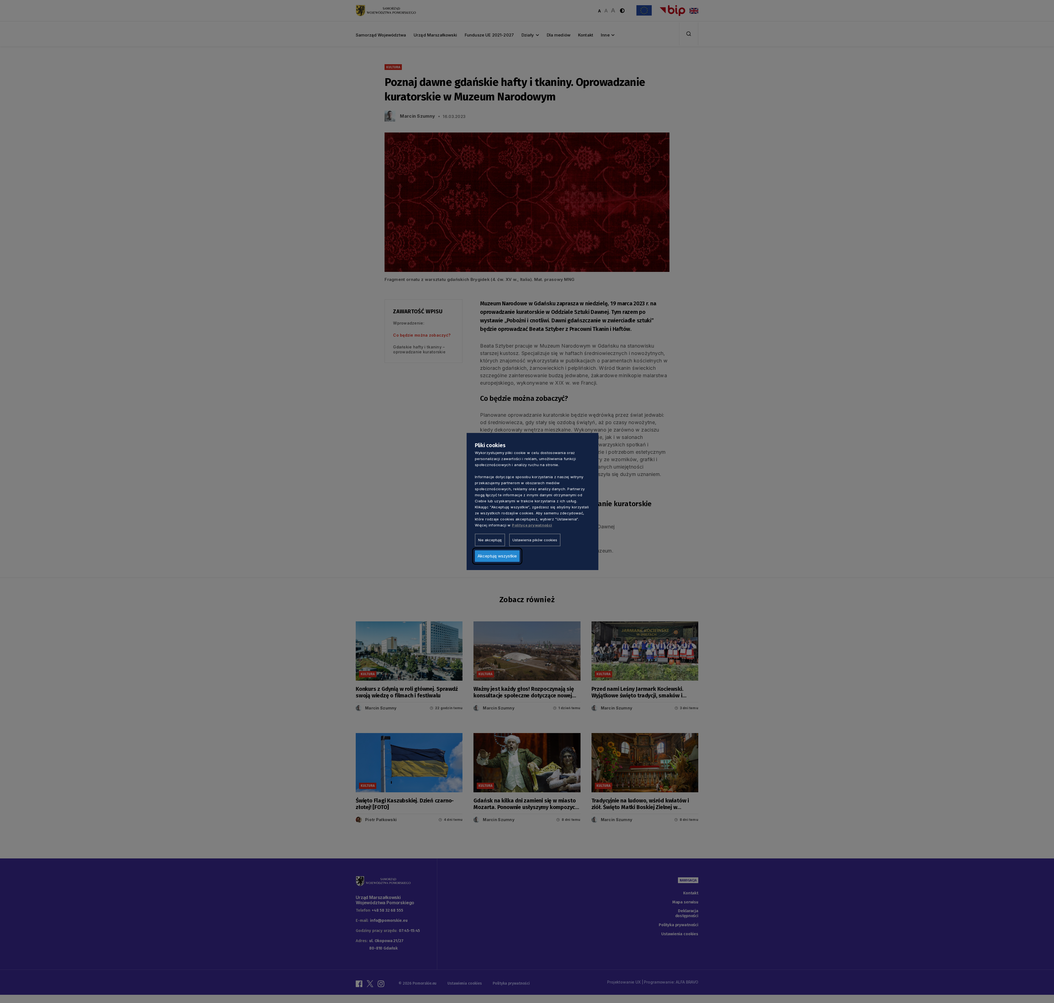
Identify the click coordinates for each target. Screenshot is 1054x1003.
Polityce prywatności (532, 525)
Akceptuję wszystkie (497, 556)
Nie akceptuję (490, 540)
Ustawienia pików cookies (534, 540)
